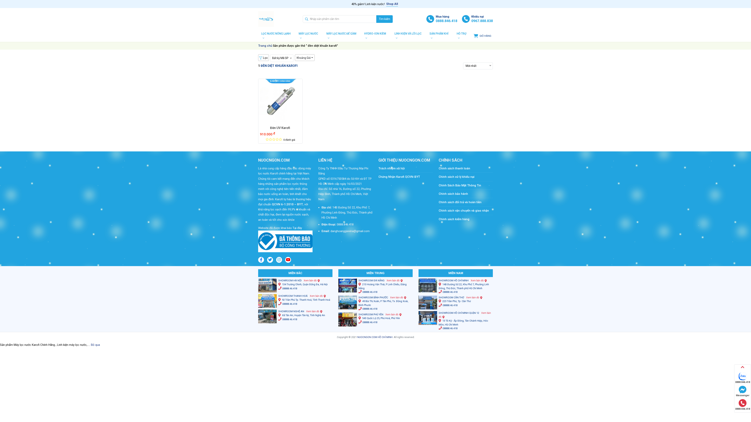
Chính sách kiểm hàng (454, 219)
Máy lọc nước (308, 33)
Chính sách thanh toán (456, 168)
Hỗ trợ (461, 33)
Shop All (392, 4)
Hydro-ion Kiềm (375, 33)
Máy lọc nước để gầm (341, 33)
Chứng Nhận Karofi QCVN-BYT (399, 177)
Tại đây (297, 228)
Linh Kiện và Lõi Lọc (407, 33)
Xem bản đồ (310, 280)
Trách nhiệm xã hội (391, 168)
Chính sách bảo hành (453, 194)
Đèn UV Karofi (280, 128)
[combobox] (339, 19)
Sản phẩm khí (438, 33)
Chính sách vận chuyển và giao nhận (464, 210)
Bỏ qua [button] (95, 345)
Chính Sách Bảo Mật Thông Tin (460, 185)
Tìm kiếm (384, 19)
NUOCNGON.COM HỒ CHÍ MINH (375, 337)
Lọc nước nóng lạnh (276, 33)
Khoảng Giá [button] (304, 57)
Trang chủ (265, 45)
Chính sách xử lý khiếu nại (456, 177)
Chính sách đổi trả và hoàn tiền (460, 202)
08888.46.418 (289, 288)
